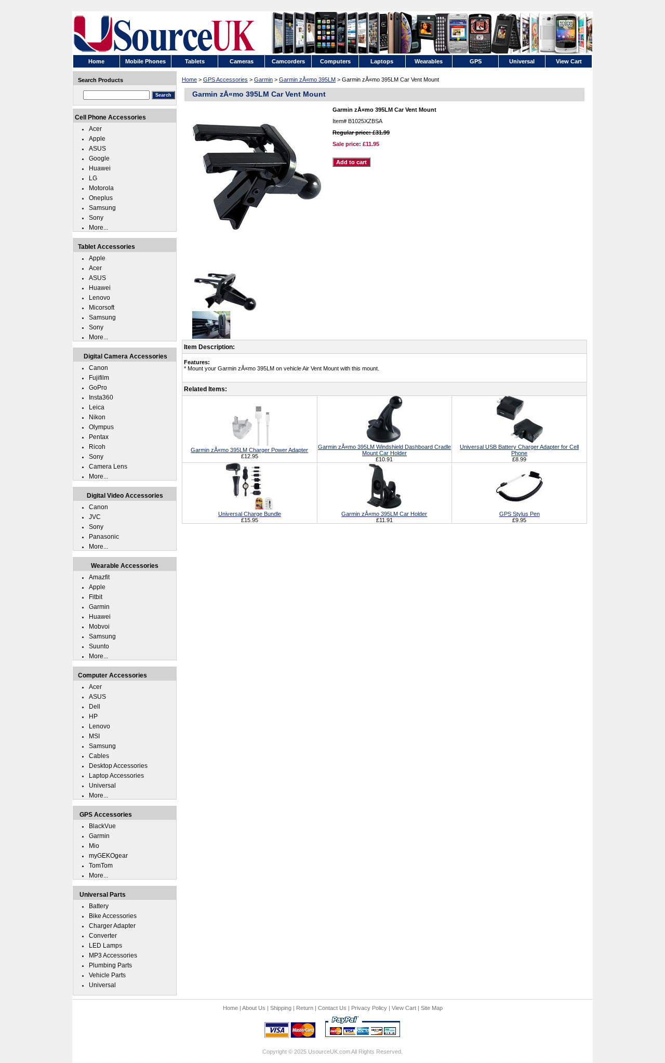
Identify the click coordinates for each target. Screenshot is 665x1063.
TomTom (101, 865)
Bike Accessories (113, 916)
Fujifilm (99, 377)
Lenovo (99, 297)
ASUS (97, 148)
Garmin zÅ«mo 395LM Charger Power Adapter (249, 450)
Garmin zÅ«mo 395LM (307, 79)
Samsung (102, 207)
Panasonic (104, 536)
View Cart (404, 1008)
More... (98, 227)
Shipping (280, 1008)
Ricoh (97, 446)
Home (189, 79)
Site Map (432, 1008)
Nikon (97, 417)
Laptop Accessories (116, 775)
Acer (95, 128)
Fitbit (95, 597)
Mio (94, 845)
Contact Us (332, 1008)
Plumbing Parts (110, 965)
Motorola (101, 188)
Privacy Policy (369, 1008)
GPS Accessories (225, 79)
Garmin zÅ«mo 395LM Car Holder (384, 514)
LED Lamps (105, 945)
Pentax (99, 437)
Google (99, 158)
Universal (102, 785)
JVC (95, 517)
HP (93, 716)
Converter (103, 935)
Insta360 (101, 397)
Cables (99, 756)
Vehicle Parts (107, 975)
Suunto (99, 646)
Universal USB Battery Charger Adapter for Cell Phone (519, 450)
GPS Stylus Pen (519, 514)
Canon (98, 367)
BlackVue (102, 826)
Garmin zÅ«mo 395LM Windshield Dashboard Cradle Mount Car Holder (384, 450)
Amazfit (99, 577)
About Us (253, 1008)
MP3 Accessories (113, 955)
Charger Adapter (112, 925)
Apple (97, 138)
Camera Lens (108, 466)
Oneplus (101, 198)
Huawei (100, 168)
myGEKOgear (108, 855)
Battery (99, 906)
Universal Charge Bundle (249, 514)
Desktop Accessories (118, 765)
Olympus (101, 427)
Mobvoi (99, 626)
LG (93, 178)
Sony (96, 217)
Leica (96, 407)
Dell (94, 706)
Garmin (263, 79)
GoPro (98, 387)
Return (304, 1008)
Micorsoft (101, 307)
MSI (94, 736)
